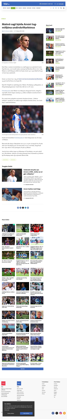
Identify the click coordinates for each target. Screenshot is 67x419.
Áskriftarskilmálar (20, 395)
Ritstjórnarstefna (20, 393)
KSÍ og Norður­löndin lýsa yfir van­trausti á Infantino (60, 68)
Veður (55, 390)
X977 (55, 395)
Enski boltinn (13, 159)
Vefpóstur (19, 400)
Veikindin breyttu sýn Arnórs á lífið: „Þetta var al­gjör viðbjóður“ (33, 172)
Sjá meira (23, 368)
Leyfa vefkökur (26, 413)
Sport (43, 387)
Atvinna (55, 387)
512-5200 (21, 388)
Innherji (55, 383)
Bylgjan (55, 392)
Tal (54, 397)
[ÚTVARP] (58, 8)
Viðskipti (44, 385)
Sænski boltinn (5, 159)
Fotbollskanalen (6, 91)
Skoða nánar (6, 409)
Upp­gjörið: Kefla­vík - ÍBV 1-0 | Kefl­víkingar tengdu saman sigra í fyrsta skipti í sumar (36, 248)
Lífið (43, 388)
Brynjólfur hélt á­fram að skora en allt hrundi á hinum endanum (36, 293)
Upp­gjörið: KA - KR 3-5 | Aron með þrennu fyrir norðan (60, 52)
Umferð (18, 398)
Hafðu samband (20, 392)
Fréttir (43, 383)
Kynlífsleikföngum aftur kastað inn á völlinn (59, 60)
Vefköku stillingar (10, 413)
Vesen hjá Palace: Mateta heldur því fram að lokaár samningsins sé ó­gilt (36, 348)
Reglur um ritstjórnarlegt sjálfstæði (6, 389)
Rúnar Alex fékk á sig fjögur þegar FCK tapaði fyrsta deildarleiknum (36, 262)
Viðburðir (56, 388)
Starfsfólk (19, 397)
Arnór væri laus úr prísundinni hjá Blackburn (30, 79)
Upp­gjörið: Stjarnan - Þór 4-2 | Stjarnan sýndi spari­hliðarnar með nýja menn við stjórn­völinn (60, 93)
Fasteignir (56, 385)
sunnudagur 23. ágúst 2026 (47, 4)
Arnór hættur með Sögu (32, 189)
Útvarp (43, 393)
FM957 (55, 393)
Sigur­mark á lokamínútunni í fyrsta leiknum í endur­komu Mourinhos (8, 365)
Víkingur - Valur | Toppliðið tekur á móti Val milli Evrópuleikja (8, 279)
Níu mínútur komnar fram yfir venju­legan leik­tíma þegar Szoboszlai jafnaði (36, 279)
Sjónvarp (44, 392)
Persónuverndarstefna (5, 391)
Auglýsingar (19, 390)
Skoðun (43, 390)
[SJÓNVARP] (56, 8)
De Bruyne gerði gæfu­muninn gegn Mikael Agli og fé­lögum (22, 365)
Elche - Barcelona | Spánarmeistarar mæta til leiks (7, 248)
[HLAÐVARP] (53, 8)
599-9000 (5, 396)
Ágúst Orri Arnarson (6, 31)
